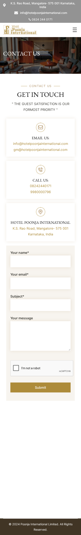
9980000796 (40, 192)
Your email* (19, 274)
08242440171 (40, 186)
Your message (21, 318)
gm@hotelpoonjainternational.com (41, 150)
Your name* (19, 253)
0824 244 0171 (42, 19)
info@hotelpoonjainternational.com (43, 13)
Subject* (17, 296)
